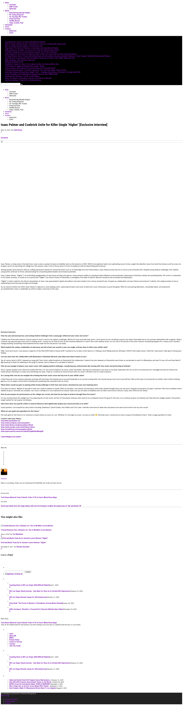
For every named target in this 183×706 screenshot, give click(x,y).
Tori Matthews (18, 534)
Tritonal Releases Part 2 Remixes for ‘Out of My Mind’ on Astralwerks (26, 530)
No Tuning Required (16, 15)
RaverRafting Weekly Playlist (19, 13)
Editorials (12, 9)
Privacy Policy (14, 640)
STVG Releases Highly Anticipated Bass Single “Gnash (24, 66)
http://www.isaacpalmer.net (10, 421)
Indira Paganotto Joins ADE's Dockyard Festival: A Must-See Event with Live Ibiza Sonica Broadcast (41, 54)
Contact (8, 29)
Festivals (12, 5)
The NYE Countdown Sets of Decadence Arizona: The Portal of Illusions (31, 52)
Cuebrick (4, 437)
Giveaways (9, 25)
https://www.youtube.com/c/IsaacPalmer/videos (18, 427)
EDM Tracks (13, 7)
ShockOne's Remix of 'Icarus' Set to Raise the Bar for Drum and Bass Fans (32, 64)
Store (7, 27)
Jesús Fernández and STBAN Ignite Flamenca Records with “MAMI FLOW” (31, 74)
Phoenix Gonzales (23, 547)
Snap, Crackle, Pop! (16, 23)
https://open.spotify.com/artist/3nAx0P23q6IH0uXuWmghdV (22, 431)
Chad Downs (18, 130)
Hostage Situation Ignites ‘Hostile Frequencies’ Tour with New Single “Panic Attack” (35, 70)
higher (9, 437)
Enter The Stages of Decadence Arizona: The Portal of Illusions (28, 78)
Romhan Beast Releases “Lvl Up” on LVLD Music (22, 76)
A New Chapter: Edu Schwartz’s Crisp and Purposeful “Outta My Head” (30, 68)
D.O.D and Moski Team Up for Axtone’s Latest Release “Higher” (23, 543)
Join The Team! (15, 646)
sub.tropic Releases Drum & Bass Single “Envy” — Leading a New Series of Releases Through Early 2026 (42, 72)
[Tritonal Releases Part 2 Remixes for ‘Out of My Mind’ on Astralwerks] (27, 526)
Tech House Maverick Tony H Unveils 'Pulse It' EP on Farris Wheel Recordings (29, 497)
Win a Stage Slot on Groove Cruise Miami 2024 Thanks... (29, 686)
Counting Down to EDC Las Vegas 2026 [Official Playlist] (25, 42)
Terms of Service (15, 642)
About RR (12, 636)
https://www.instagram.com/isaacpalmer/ (15, 423)
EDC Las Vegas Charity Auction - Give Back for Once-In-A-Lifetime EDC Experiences (35, 44)
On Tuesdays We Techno (18, 17)
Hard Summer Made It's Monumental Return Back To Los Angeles (32, 688)
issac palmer (16, 437)
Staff (11, 33)
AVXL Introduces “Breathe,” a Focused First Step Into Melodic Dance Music (32, 50)
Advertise (12, 31)
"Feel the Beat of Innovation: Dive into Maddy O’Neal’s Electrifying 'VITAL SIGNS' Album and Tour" (40, 58)
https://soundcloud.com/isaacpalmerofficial (16, 429)
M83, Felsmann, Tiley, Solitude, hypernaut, (20, 60)
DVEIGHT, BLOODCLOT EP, (14, 62)
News (7, 3)
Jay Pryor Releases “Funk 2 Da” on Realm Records (23, 80)
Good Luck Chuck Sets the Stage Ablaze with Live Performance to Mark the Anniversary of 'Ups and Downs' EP (41, 506)
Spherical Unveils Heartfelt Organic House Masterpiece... (30, 680)
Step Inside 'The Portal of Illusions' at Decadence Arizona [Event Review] (31, 48)
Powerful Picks (14, 19)
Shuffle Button (14, 21)
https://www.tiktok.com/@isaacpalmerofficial (17, 425)
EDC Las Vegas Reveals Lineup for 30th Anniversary (24, 46)
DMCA (11, 638)
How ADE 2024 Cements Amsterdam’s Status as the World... (30, 682)
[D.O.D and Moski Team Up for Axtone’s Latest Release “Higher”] (24, 538)
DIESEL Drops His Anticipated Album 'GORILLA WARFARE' (29, 684)
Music (7, 11)
